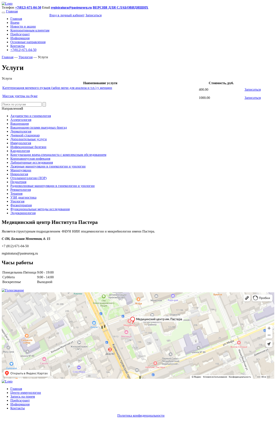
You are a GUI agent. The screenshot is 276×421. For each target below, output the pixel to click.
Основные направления (27, 42)
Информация (20, 38)
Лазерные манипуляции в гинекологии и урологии (48, 166)
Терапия (16, 193)
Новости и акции (23, 26)
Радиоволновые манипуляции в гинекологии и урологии (52, 186)
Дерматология (20, 131)
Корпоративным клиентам (29, 30)
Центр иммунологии (25, 392)
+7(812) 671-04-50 (23, 50)
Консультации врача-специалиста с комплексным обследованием (58, 155)
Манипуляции (20, 170)
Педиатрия (18, 182)
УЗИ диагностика (23, 197)
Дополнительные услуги (28, 139)
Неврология (19, 174)
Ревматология (20, 190)
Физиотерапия (21, 205)
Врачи (14, 22)
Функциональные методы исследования (40, 209)
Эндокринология (23, 213)
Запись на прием (22, 396)
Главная (12, 11)
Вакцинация (19, 123)
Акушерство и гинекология (30, 116)
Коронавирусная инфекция (30, 158)
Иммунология (20, 143)
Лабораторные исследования (31, 162)
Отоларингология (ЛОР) (28, 178)
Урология (17, 201)
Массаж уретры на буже (20, 96)
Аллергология (20, 120)
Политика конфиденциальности (141, 415)
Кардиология (20, 151)
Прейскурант (20, 34)
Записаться (253, 89)
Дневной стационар (25, 135)
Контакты (17, 46)
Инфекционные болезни (28, 147)
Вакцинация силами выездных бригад (38, 127)
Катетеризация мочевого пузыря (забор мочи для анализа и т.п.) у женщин (57, 88)
